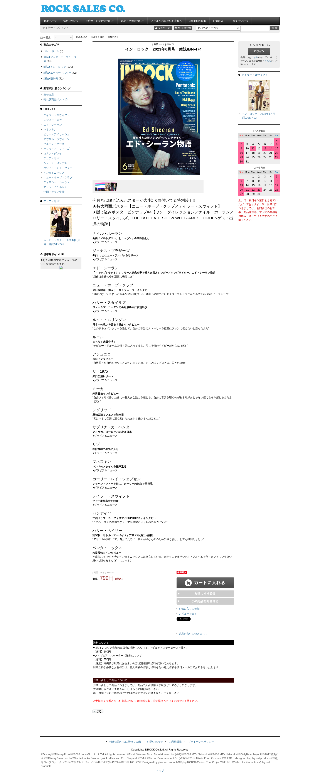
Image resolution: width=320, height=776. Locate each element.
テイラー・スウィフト (57, 115)
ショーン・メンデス (55, 163)
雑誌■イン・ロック (55, 66)
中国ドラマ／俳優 (54, 191)
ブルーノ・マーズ (54, 143)
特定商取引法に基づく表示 (125, 741)
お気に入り (219, 20)
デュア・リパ (51, 158)
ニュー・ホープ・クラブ (58, 177)
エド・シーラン (53, 124)
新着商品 (49, 94)
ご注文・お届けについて (100, 20)
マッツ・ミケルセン (55, 187)
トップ (160, 770)
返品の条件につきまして (193, 633)
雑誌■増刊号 (51, 78)
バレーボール (51, 51)
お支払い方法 (240, 20)
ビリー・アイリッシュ (57, 134)
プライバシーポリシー (201, 741)
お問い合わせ (155, 741)
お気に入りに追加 (189, 608)
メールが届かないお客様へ (166, 20)
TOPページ (50, 20)
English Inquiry (197, 20)
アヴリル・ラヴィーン (57, 139)
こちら (254, 57)
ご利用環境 (175, 741)
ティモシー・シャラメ (57, 182)
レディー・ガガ (53, 120)
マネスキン (50, 129)
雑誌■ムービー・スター (57, 72)
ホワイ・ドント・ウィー (58, 167)
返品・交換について (132, 20)
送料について (71, 20)
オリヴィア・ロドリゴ (57, 148)
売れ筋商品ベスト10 (55, 99)
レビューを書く (188, 613)
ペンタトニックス (54, 172)
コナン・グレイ (53, 153)
